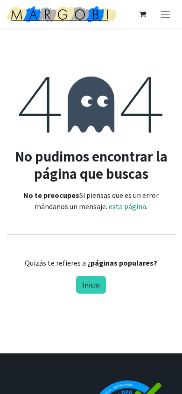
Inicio (91, 284)
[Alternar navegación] (165, 14)
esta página (127, 206)
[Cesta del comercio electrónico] (142, 14)
